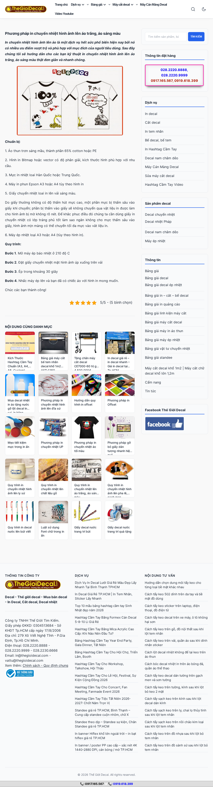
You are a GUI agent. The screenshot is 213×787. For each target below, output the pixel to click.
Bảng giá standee (158, 357)
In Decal (13, 602)
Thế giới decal (28, 597)
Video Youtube (64, 13)
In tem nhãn (154, 131)
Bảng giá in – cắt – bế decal (166, 295)
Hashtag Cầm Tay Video (164, 184)
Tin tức (150, 391)
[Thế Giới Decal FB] (174, 424)
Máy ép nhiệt (155, 241)
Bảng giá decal (156, 278)
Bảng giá (96, 4)
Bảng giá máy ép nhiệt (162, 340)
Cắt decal (152, 122)
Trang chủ (61, 4)
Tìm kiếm (196, 36)
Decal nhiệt (48, 602)
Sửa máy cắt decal (159, 176)
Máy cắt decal (121, 4)
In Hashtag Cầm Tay (161, 149)
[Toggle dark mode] (204, 9)
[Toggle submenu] (87, 4)
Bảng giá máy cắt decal (163, 322)
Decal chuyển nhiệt (160, 214)
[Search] (193, 9)
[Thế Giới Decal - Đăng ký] (36, 673)
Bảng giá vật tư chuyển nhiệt (167, 348)
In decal (151, 114)
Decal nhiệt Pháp (158, 221)
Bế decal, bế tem (158, 140)
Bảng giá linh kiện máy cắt (165, 313)
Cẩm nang (153, 382)
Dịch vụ (75, 4)
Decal (9, 597)
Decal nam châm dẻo (161, 158)
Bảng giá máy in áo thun (164, 331)
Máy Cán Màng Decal (153, 4)
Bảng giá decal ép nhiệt (163, 285)
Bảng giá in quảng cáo (162, 304)
